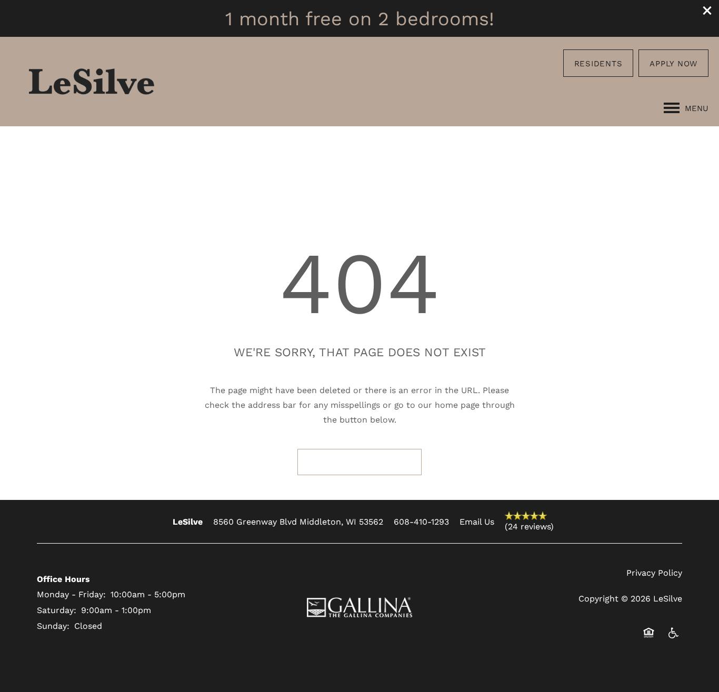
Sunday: (53, 625)
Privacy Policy (654, 572)
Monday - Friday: (71, 594)
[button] (707, 10)
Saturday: (56, 610)
